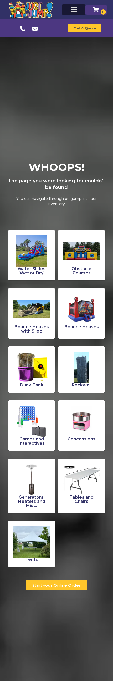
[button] (84, 28)
